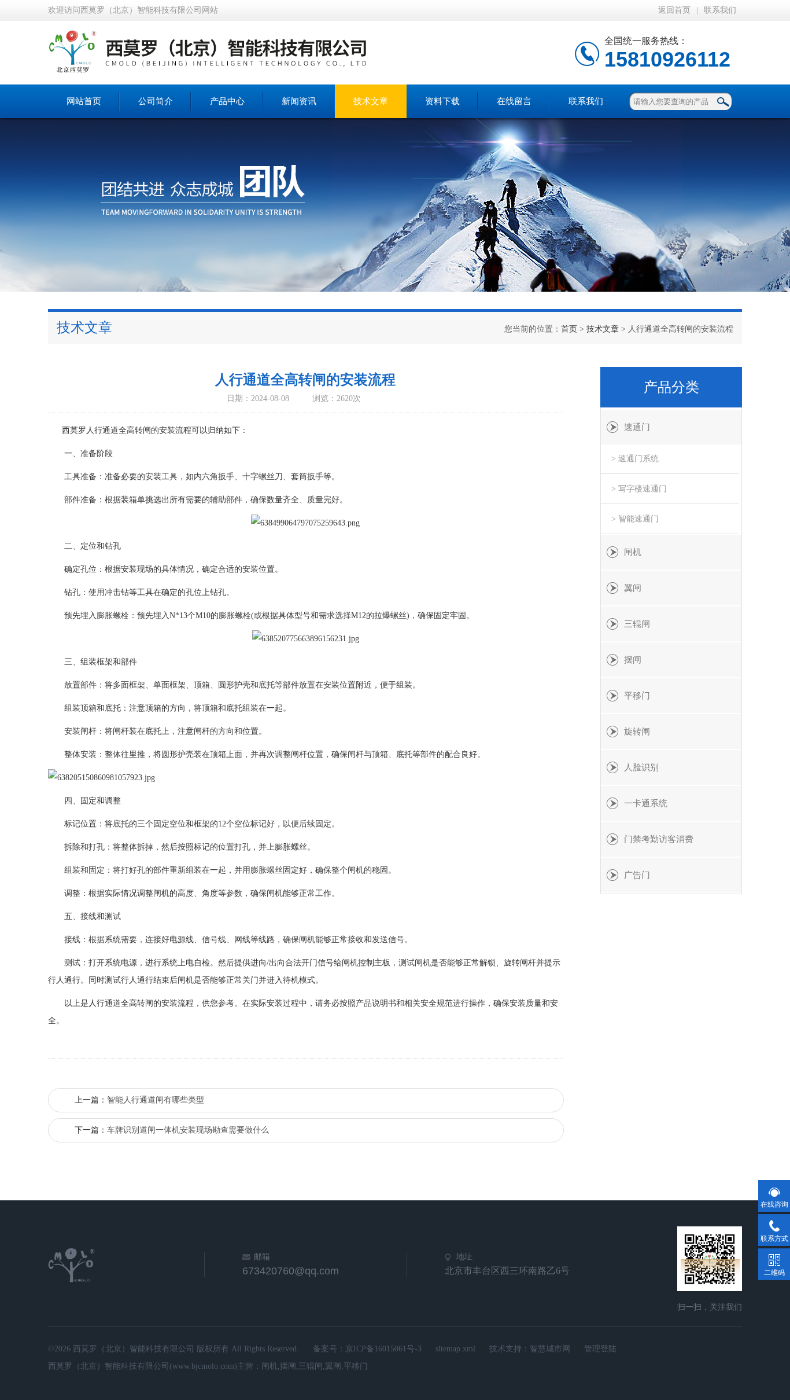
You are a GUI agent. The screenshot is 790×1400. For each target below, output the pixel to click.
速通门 (637, 427)
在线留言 (514, 101)
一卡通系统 (645, 803)
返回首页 (674, 10)
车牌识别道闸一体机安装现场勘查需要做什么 (188, 1130)
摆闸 (632, 659)
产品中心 (227, 101)
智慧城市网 (550, 1348)
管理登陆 (600, 1348)
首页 (569, 329)
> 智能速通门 (635, 519)
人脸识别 (641, 767)
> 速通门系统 (635, 458)
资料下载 (442, 101)
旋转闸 (637, 731)
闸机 (632, 552)
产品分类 (671, 387)
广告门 (637, 875)
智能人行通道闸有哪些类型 (155, 1100)
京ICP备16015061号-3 (383, 1348)
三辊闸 (637, 624)
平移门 (637, 695)
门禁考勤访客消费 (658, 839)
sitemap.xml (455, 1348)
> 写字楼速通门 (639, 488)
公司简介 (155, 101)
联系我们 (720, 10)
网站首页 (84, 101)
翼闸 (632, 588)
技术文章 (370, 101)
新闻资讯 (299, 101)
